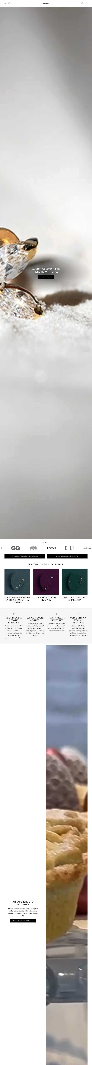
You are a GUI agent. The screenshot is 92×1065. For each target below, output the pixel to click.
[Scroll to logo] (20, 548)
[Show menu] (5, 3)
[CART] (86, 3)
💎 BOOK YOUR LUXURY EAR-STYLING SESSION (25, 556)
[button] (9, 3)
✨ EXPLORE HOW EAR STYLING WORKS (67, 556)
